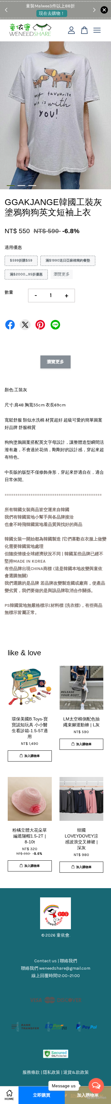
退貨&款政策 (76, 1072)
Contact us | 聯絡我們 (55, 960)
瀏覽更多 (62, 274)
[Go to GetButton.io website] (96, 1098)
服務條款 (31, 1072)
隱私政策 (51, 1072)
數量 (9, 292)
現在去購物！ (52, 13)
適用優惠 (13, 247)
